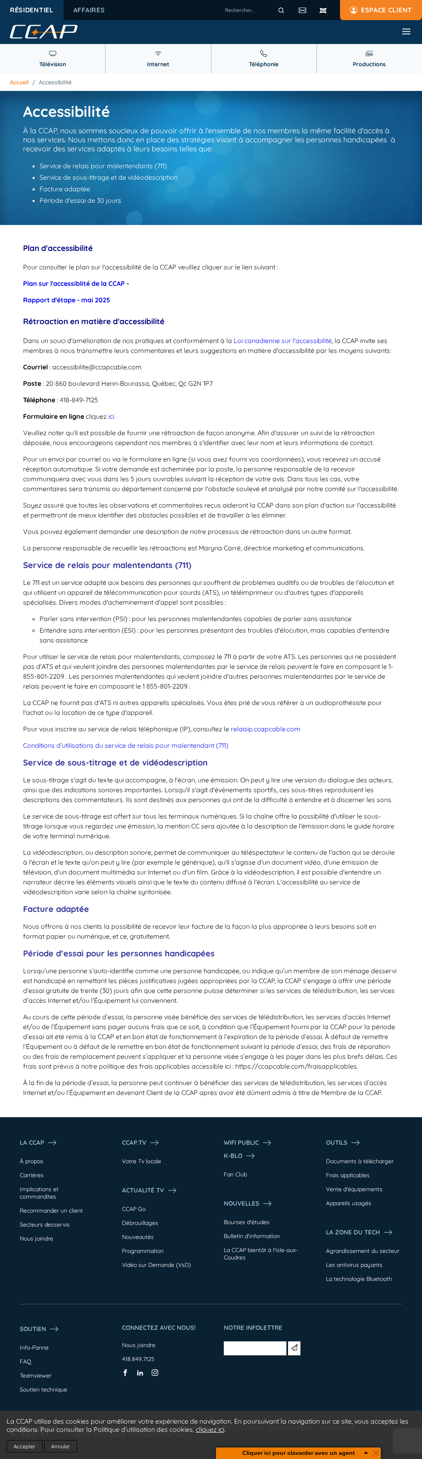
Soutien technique (43, 1389)
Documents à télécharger (360, 1161)
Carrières (32, 1175)
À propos (31, 1161)
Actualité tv (143, 1190)
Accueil (19, 82)
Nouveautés (138, 1237)
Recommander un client (51, 1210)
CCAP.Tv (134, 1142)
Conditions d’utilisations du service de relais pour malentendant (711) (125, 745)
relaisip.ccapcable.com (265, 729)
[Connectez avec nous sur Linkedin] (140, 1374)
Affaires (89, 10)
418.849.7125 (138, 1359)
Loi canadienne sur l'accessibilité (283, 340)
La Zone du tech (353, 1232)
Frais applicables (348, 1175)
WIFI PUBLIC (241, 1142)
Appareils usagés (348, 1203)
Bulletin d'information (252, 1236)
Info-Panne (34, 1347)
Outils (336, 1142)
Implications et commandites (39, 1192)
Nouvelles (241, 1203)
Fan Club (235, 1174)
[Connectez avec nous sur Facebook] (125, 1374)
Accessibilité (55, 82)
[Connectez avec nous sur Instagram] (155, 1374)
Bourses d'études (247, 1222)
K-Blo (233, 1156)
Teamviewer (36, 1375)
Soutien (33, 1329)
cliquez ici (210, 1429)
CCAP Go (133, 1209)
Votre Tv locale (141, 1161)
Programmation (143, 1251)
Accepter (24, 1446)
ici (111, 416)
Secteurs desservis (45, 1224)
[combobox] (256, 10)
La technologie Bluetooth (359, 1279)
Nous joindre (36, 1238)
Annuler (60, 1446)
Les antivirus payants (354, 1265)
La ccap (32, 1142)
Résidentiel (32, 10)
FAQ (25, 1361)
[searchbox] (256, 10)
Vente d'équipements (354, 1189)
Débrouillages (140, 1223)
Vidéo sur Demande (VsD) (156, 1265)
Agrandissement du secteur (362, 1251)
